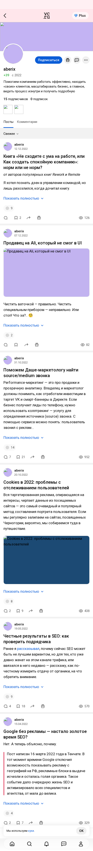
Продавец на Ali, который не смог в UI (42, 243)
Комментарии (27, 122)
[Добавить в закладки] (16, 345)
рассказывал (28, 648)
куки (31, 830)
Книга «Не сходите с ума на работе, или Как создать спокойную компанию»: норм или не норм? (44, 162)
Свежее (9, 134)
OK (81, 831)
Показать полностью (21, 198)
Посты (8, 122)
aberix (19, 144)
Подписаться (48, 60)
